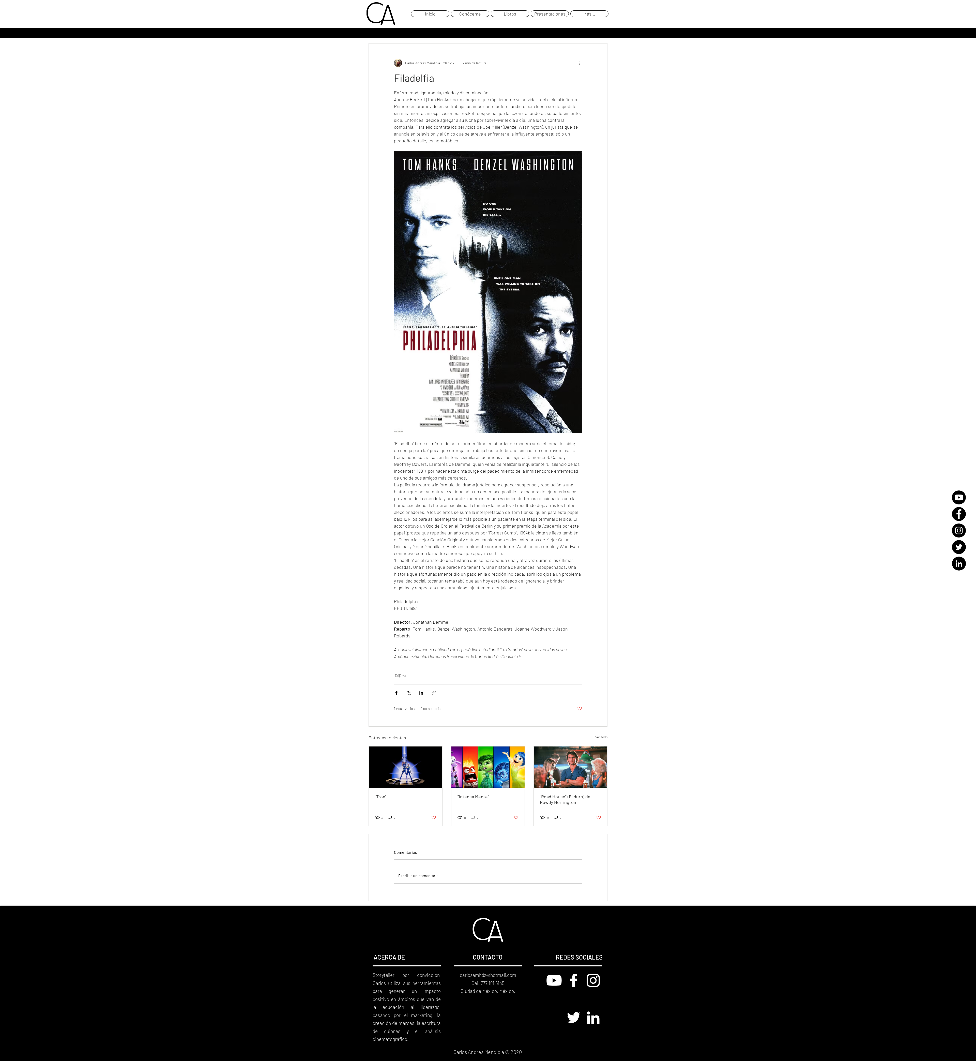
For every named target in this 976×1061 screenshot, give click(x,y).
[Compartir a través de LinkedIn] (421, 692)
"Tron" (380, 796)
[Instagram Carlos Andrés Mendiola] (593, 980)
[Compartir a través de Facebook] (396, 692)
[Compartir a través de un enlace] (433, 692)
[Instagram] (959, 530)
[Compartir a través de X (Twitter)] (408, 692)
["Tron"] (405, 767)
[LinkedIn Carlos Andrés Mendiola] (593, 1017)
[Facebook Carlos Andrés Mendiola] (574, 980)
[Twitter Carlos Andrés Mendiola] (574, 1017)
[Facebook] (959, 514)
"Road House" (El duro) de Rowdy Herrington (565, 799)
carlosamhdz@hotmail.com (488, 975)
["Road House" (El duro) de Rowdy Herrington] (570, 767)
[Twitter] (959, 547)
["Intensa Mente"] (488, 767)
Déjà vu (400, 675)
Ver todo (601, 737)
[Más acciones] (579, 63)
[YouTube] (959, 497)
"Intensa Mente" (473, 796)
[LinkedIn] (959, 564)
